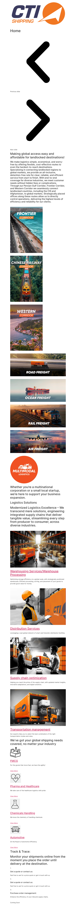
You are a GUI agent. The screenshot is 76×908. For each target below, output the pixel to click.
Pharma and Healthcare (24, 786)
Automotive (17, 837)
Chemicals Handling (22, 813)
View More (14, 771)
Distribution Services (25, 628)
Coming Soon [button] (15, 902)
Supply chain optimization (28, 678)
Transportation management (30, 729)
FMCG (14, 760)
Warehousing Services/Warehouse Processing (34, 572)
